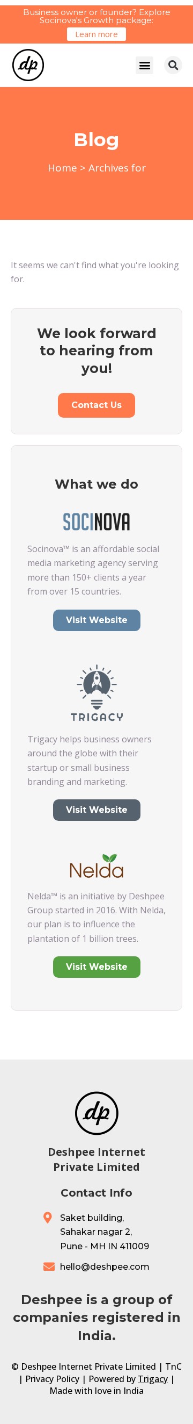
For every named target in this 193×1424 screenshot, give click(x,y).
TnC (173, 1366)
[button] (144, 65)
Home (62, 168)
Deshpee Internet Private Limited (96, 1159)
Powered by (128, 1379)
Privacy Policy (52, 1379)
